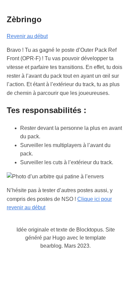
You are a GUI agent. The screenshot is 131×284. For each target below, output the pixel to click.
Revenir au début (27, 36)
